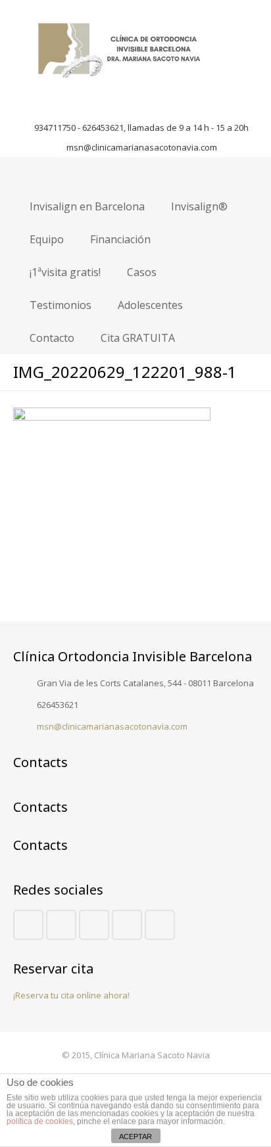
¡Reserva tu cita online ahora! (71, 995)
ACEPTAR (135, 1136)
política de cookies (40, 1121)
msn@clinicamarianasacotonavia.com (141, 147)
